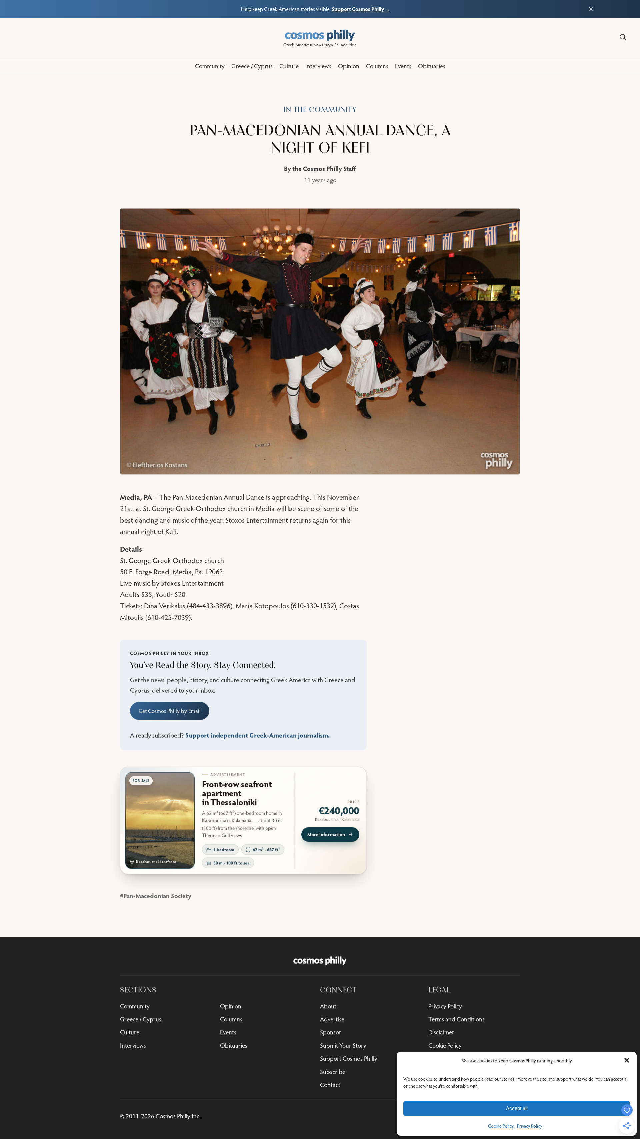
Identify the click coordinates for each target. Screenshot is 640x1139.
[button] (626, 1060)
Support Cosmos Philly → (361, 8)
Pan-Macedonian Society (157, 895)
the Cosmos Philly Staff (324, 168)
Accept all (516, 1108)
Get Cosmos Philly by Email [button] (170, 711)
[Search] (623, 37)
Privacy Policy (529, 1126)
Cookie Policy (501, 1126)
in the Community (320, 109)
